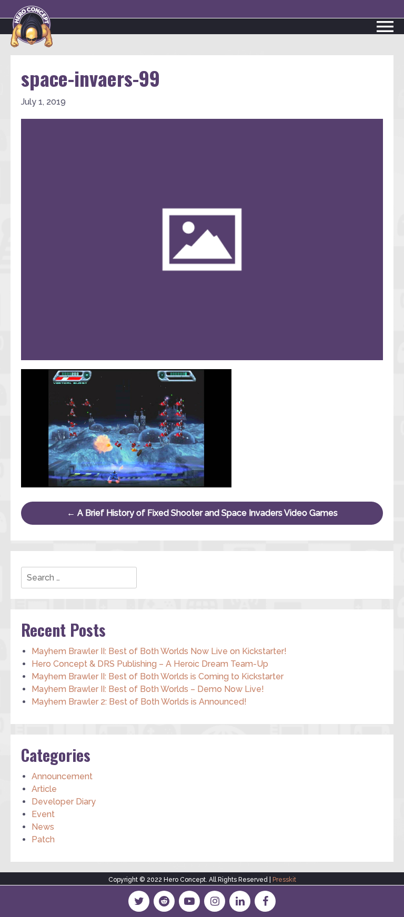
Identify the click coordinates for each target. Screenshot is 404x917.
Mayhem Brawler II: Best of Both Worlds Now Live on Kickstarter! (159, 651)
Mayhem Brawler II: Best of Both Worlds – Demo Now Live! (148, 689)
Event (43, 814)
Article (44, 789)
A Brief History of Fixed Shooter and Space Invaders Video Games (202, 513)
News (43, 827)
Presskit (284, 879)
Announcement (62, 776)
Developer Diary (64, 802)
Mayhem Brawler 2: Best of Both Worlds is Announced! (139, 702)
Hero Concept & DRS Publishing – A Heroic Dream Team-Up (150, 664)
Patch (43, 839)
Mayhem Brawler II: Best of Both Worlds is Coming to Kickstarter (158, 676)
